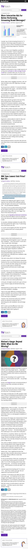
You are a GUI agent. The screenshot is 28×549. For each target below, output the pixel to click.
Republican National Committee (18, 215)
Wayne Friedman (6, 22)
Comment (4, 150)
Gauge (9, 382)
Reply (2, 532)
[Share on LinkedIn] (5, 147)
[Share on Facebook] (2, 147)
